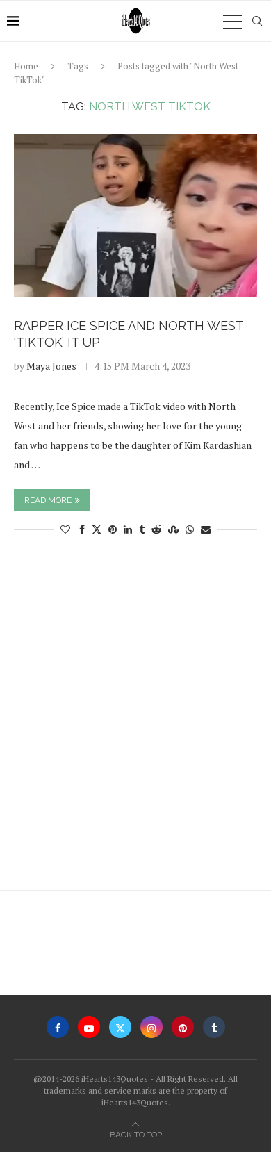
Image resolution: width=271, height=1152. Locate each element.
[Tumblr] (214, 1027)
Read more (48, 500)
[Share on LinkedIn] (128, 529)
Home (26, 66)
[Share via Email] (206, 529)
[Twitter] (120, 1027)
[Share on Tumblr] (142, 529)
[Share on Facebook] (82, 529)
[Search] (257, 21)
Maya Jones (51, 365)
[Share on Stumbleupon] (173, 529)
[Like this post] (65, 529)
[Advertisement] (135, 719)
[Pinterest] (183, 1027)
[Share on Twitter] (96, 529)
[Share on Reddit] (156, 529)
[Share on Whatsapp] (190, 529)
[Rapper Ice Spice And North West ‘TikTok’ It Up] (135, 215)
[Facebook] (58, 1027)
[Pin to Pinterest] (112, 529)
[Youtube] (89, 1027)
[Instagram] (151, 1027)
